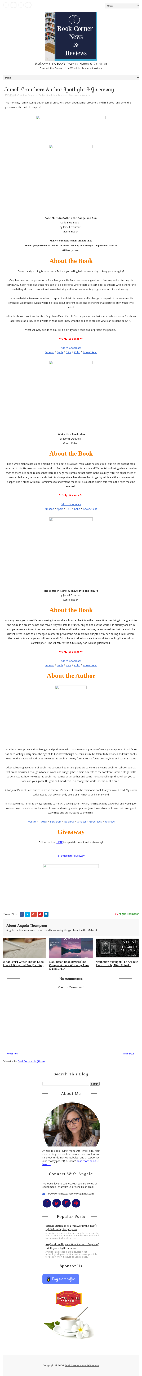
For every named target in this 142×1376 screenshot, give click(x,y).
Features (63, 95)
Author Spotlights (48, 95)
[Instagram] (21, 5)
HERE (59, 842)
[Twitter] (13, 5)
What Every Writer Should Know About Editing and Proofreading (23, 963)
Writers (86, 95)
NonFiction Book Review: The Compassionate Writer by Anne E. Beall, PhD (69, 965)
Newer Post (12, 1053)
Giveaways (75, 95)
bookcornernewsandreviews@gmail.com (71, 1193)
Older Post (128, 1053)
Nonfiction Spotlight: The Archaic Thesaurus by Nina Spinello (117, 963)
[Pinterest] (28, 5)
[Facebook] (6, 5)
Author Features (28, 95)
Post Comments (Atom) (31, 1061)
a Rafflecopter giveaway (71, 855)
